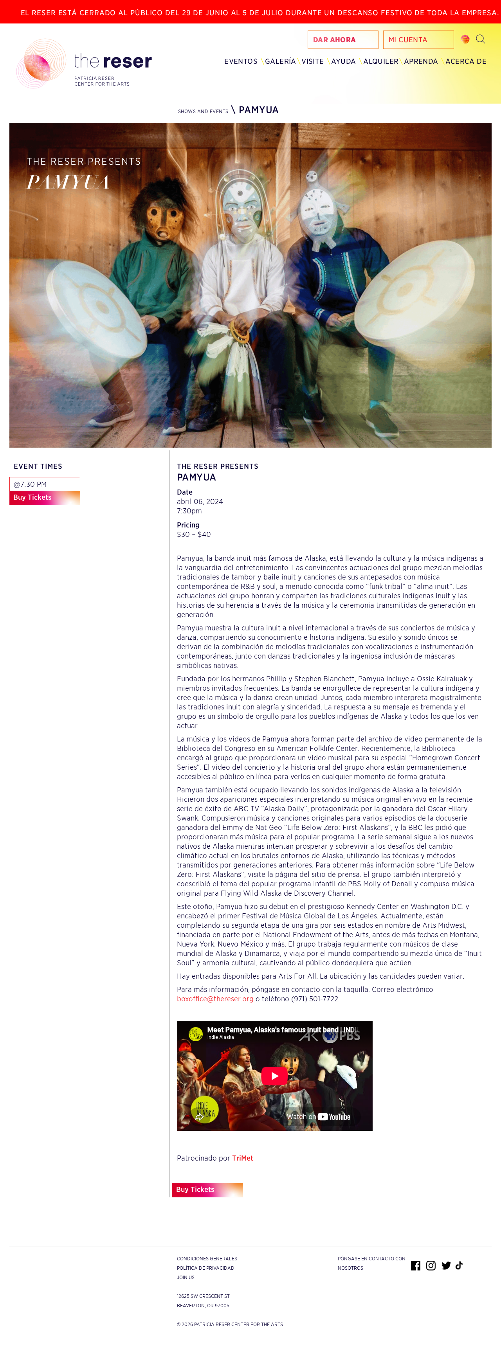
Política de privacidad (205, 1268)
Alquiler (380, 61)
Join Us (186, 1277)
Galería (280, 61)
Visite (312, 61)
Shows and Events (203, 111)
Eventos (241, 61)
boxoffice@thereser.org (215, 999)
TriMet (242, 1158)
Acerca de (466, 61)
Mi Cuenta (408, 40)
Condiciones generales (207, 1259)
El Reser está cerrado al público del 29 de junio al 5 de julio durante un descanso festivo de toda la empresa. (260, 13)
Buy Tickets (32, 497)
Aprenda (421, 61)
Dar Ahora (334, 40)
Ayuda (343, 61)
